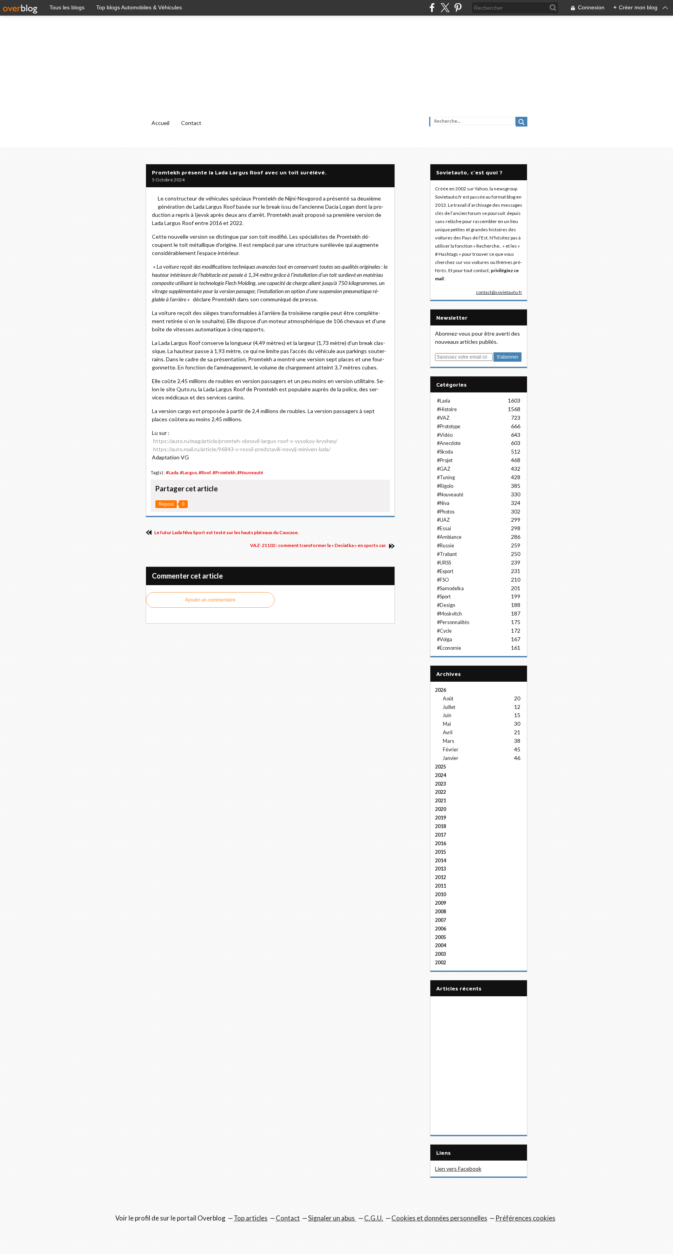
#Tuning (446, 477)
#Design (446, 605)
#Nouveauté (250, 472)
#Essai (444, 528)
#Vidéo (445, 435)
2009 (440, 903)
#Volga (444, 639)
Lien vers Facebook (458, 1168)
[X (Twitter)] (445, 7)
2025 (440, 767)
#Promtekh (224, 472)
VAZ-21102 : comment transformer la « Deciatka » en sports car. (318, 545)
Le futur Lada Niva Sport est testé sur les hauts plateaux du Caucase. (226, 532)
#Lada (172, 472)
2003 (440, 954)
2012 (440, 877)
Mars (448, 741)
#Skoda (445, 452)
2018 (440, 826)
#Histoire (447, 409)
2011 (440, 886)
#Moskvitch (449, 614)
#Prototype (448, 426)
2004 (440, 945)
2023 (440, 784)
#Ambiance (449, 537)
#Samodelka (450, 588)
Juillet (449, 707)
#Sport (444, 597)
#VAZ (443, 418)
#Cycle (444, 631)
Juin (447, 715)
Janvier (450, 758)
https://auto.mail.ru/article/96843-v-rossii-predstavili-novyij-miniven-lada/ (242, 449)
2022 (440, 792)
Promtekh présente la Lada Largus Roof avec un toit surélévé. (239, 172)
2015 (440, 852)
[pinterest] (458, 7)
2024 (440, 775)
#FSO (443, 580)
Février (450, 750)
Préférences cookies (525, 1218)
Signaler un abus (332, 1218)
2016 (440, 843)
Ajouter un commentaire (210, 600)
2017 (440, 835)
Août (448, 699)
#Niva (443, 503)
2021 (440, 801)
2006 (440, 929)
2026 (440, 690)
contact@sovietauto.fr (499, 292)
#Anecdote (449, 443)
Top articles (251, 1218)
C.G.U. (373, 1218)
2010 (440, 894)
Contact (191, 123)
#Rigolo (445, 486)
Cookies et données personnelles (439, 1218)
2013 (440, 869)
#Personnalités (453, 622)
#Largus (188, 472)
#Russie (445, 546)
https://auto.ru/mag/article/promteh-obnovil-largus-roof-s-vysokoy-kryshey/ (245, 441)
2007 (440, 920)
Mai (447, 724)
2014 (440, 861)
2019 (440, 818)
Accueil (160, 123)
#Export (445, 571)
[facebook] (432, 7)
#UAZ (443, 520)
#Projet (445, 460)
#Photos (446, 512)
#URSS (444, 563)
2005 (440, 937)
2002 (440, 963)
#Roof (205, 472)
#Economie (449, 648)
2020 (440, 809)
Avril (448, 732)
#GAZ (443, 469)
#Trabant (447, 554)
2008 (440, 912)
